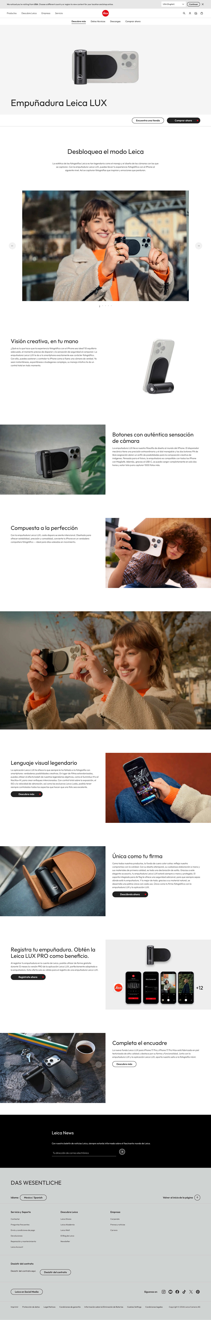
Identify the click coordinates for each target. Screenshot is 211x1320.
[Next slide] (195, 246)
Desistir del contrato (55, 1272)
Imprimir (14, 1307)
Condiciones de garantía (69, 1307)
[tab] (99, 306)
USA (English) (168, 4)
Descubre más (26, 794)
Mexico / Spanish (33, 1197)
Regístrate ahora (28, 976)
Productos (12, 13)
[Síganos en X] (191, 1291)
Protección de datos (31, 1307)
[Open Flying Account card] (190, 13)
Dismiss (202, 4)
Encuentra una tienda (148, 120)
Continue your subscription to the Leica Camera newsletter (122, 1152)
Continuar (193, 4)
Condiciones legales (154, 1307)
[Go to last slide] (15, 246)
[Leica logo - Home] (105, 13)
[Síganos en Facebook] (177, 1291)
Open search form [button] (184, 13)
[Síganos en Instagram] (163, 1291)
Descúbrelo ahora (130, 894)
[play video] (105, 670)
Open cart (201, 13)
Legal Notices (49, 1307)
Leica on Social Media (27, 1291)
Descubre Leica (29, 13)
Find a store (195, 13)
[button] (197, 1197)
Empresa (46, 13)
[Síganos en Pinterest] (197, 1291)
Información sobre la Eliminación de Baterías (103, 1307)
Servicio (59, 13)
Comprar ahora (183, 120)
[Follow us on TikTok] (184, 1291)
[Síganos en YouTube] (170, 1291)
